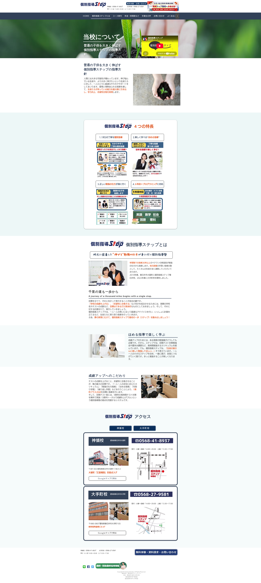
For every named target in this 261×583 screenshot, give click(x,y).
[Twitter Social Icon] (92, 566)
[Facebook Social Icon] (88, 566)
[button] (117, 16)
